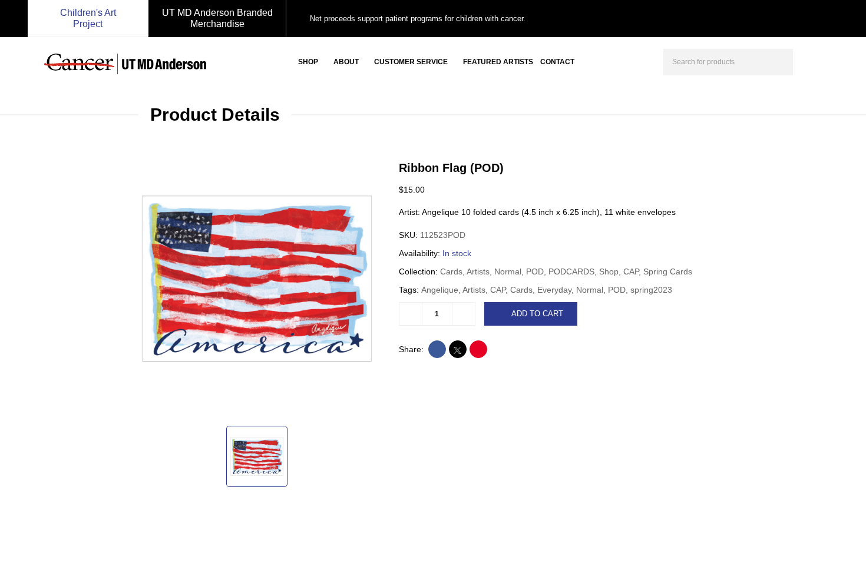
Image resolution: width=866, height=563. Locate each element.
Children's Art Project (88, 18)
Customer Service (411, 62)
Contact (557, 62)
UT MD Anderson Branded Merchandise (217, 18)
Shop (308, 62)
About (346, 62)
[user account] (812, 61)
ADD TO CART (537, 313)
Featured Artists (498, 62)
